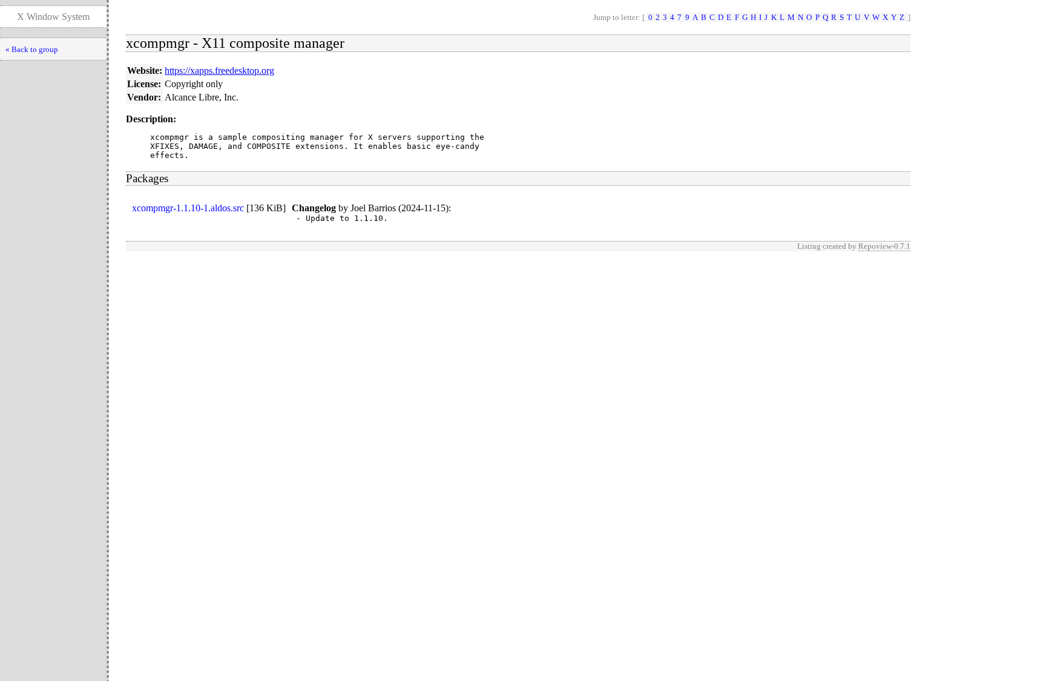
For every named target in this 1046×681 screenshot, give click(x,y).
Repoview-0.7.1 (884, 246)
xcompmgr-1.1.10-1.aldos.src (188, 208)
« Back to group (31, 49)
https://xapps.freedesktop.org (219, 70)
